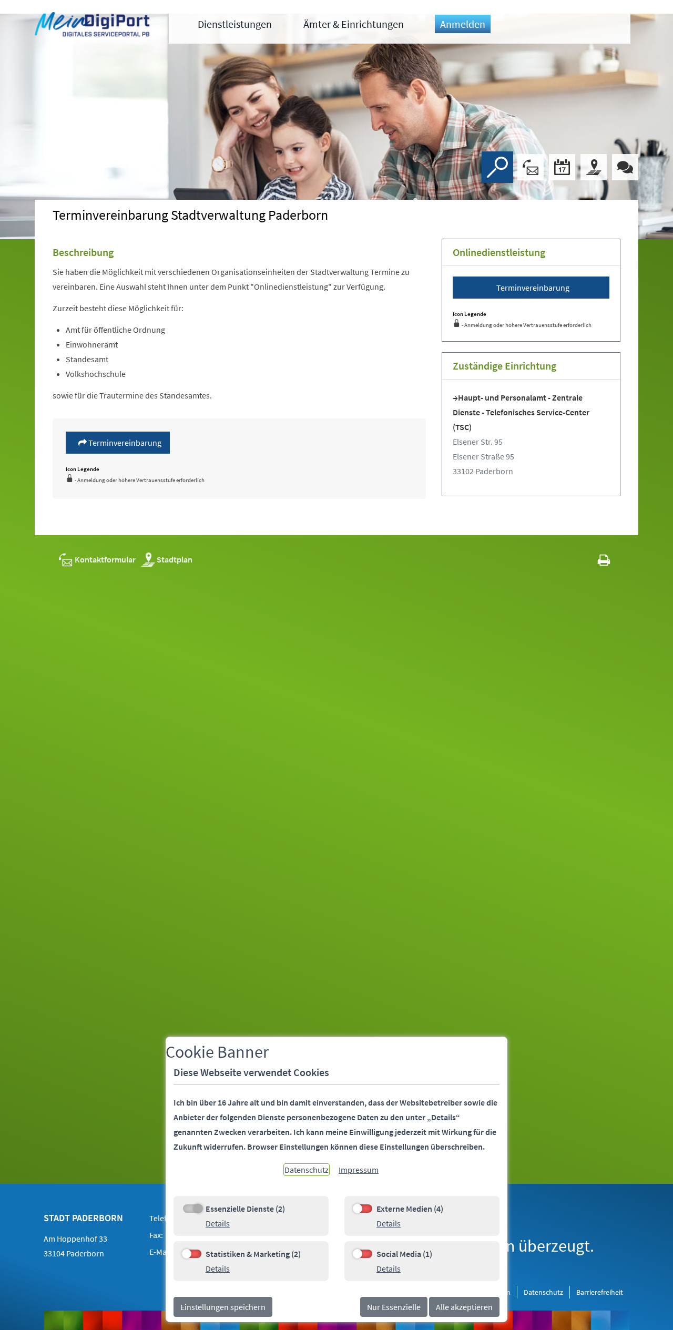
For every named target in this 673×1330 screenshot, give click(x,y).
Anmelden (462, 23)
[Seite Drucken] (604, 559)
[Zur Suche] (497, 167)
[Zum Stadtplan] (593, 167)
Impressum (359, 1169)
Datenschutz (543, 1292)
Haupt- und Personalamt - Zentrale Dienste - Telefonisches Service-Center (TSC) (521, 412)
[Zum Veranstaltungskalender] (562, 167)
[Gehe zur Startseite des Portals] (93, 25)
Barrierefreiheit (599, 1292)
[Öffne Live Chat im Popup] (625, 167)
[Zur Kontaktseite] (530, 167)
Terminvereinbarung (124, 442)
